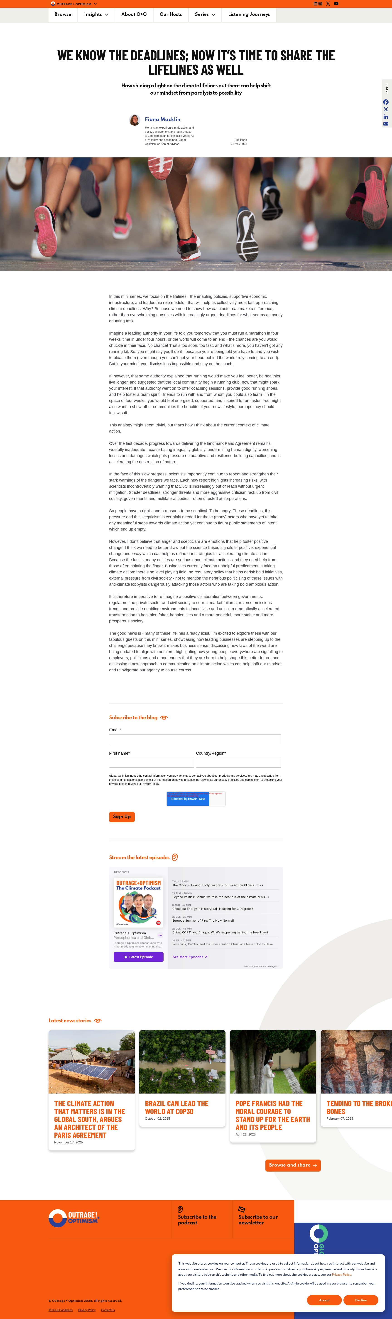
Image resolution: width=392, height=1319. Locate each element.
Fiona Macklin (162, 119)
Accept (324, 1300)
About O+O (134, 14)
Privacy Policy (341, 1274)
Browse (63, 14)
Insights (93, 14)
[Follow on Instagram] (321, 4)
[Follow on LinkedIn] (315, 4)
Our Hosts (171, 14)
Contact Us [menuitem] (108, 1310)
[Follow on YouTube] (337, 4)
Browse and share (290, 1165)
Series (202, 14)
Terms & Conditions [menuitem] (61, 1310)
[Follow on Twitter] (329, 4)
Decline (361, 1300)
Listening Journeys (249, 14)
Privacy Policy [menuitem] (87, 1310)
